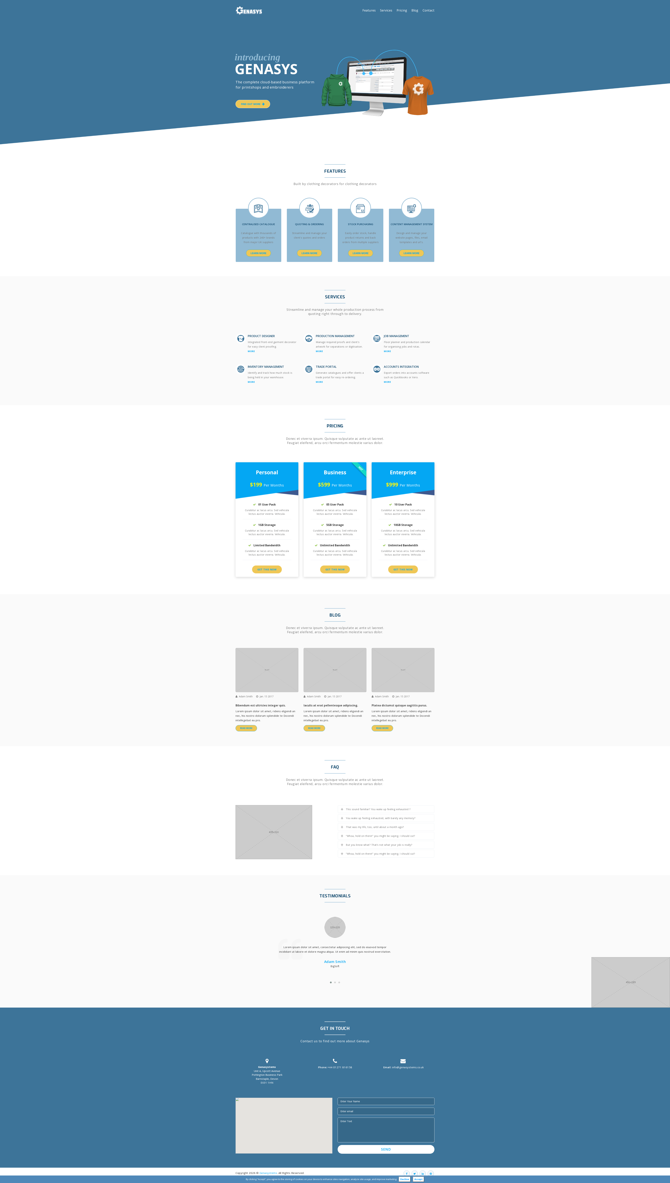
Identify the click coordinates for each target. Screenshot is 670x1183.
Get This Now (267, 569)
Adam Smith (246, 696)
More (251, 351)
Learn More (258, 253)
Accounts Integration (401, 367)
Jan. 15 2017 (266, 696)
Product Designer (261, 336)
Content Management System (412, 224)
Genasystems (268, 1173)
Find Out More (251, 104)
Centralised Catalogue (258, 224)
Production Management (335, 336)
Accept (418, 1179)
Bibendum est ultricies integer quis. (261, 705)
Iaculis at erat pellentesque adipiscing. (331, 705)
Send (386, 1149)
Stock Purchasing (360, 224)
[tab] (386, 809)
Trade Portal (326, 367)
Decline (404, 1179)
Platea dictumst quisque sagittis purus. (399, 705)
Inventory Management (266, 367)
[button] (284, 1123)
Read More (246, 728)
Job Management (396, 336)
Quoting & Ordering (309, 224)
